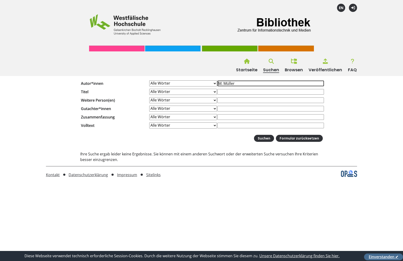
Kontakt (53, 174)
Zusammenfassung (98, 117)
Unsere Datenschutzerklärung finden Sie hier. (299, 255)
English (341, 8)
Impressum (127, 174)
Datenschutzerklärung (88, 174)
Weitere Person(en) (98, 100)
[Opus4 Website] (349, 175)
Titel (84, 91)
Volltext (87, 125)
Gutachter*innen (96, 108)
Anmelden (353, 8)
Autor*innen (92, 83)
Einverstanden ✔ (383, 256)
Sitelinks (153, 174)
